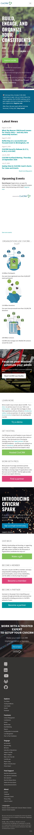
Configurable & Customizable (11, 731)
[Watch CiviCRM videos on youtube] (6, 675)
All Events (6, 748)
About (6, 789)
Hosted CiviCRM (17, 452)
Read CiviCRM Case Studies (14, 376)
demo (3, 407)
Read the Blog (7, 745)
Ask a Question (7, 778)
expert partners (18, 441)
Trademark (6, 794)
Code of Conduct (8, 801)
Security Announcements (10, 784)
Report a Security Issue (9, 763)
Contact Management (9, 718)
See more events (7, 232)
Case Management (8, 733)
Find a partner (17, 478)
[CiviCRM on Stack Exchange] (5, 664)
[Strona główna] (6, 3)
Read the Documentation (10, 773)
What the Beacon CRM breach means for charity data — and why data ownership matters (16, 132)
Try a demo (17, 421)
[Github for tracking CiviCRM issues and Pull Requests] (6, 687)
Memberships (7, 724)
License (6, 792)
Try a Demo (6, 701)
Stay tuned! (21, 108)
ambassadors (6, 409)
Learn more (7, 532)
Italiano (29, 807)
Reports (6, 729)
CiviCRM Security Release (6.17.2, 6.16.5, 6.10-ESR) (15, 150)
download (10, 445)
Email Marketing (8, 727)
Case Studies (7, 706)
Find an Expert (17, 647)
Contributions (7, 720)
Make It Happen (8, 754)
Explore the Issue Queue (10, 782)
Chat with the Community (10, 775)
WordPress (19, 80)
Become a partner (17, 605)
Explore (7, 699)
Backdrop (12, 82)
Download (6, 710)
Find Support (9, 771)
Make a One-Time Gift (9, 757)
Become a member (17, 580)
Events (5, 722)
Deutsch (4, 809)
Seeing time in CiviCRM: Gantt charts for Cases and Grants (16, 167)
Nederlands (14, 807)
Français (20, 807)
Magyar (25, 807)
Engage (7, 740)
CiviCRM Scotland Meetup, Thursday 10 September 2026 (16, 158)
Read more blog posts (25, 171)
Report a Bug (7, 761)
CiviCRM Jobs (7, 759)
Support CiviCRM (8, 752)
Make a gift (17, 556)
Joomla (5, 82)
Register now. (18, 103)
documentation (6, 415)
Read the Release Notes (10, 780)
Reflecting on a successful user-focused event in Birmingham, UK (15, 142)
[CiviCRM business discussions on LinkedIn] (5, 670)
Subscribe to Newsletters (10, 750)
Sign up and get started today (15, 526)
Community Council (8, 796)
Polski (8, 809)
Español (13, 809)
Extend (6, 708)
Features (7, 715)
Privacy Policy (7, 799)
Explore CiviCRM (10, 60)
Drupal (26, 80)
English (4, 807)
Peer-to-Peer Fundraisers (10, 736)
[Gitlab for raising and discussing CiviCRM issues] (6, 681)
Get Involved (7, 743)
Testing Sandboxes (8, 703)
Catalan (8, 807)
